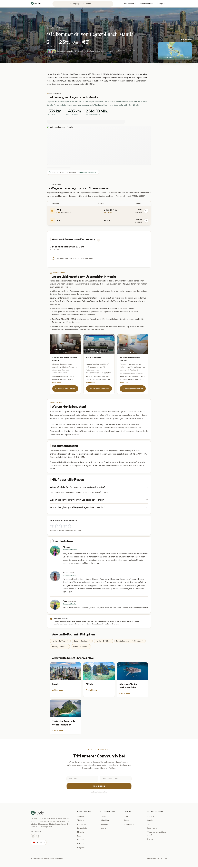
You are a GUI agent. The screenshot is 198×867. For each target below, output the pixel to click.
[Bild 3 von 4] (133, 352)
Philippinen (61, 28)
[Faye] (54, 51)
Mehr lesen (56, 383)
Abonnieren (99, 786)
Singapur (80, 848)
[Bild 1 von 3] (63, 352)
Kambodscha (82, 828)
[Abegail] (49, 51)
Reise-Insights (152, 828)
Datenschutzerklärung (154, 858)
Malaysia (80, 832)
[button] (175, 49)
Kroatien (127, 820)
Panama (103, 828)
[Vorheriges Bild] (57, 344)
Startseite (50, 28)
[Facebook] (38, 836)
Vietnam (80, 816)
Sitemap (150, 839)
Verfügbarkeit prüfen (66, 389)
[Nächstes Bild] (73, 344)
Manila (67, 431)
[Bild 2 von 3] (65, 352)
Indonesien (81, 844)
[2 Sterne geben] (56, 526)
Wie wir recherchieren (126, 51)
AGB (165, 858)
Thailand (80, 820)
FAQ (148, 824)
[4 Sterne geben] (65, 526)
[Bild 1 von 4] (130, 352)
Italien (126, 816)
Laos (79, 836)
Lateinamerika (145, 3)
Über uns (150, 816)
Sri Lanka (80, 840)
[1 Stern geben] (52, 526)
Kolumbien (104, 820)
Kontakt (150, 820)
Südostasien (129, 3)
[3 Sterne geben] (61, 526)
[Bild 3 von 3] (66, 352)
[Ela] (51, 51)
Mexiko (103, 816)
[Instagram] (33, 836)
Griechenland (129, 824)
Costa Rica (104, 824)
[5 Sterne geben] (69, 526)
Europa (160, 3)
